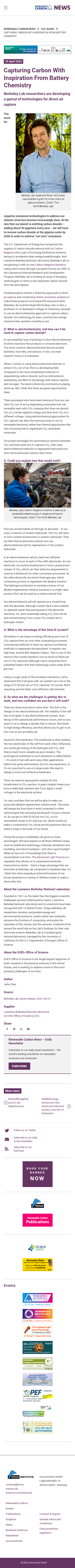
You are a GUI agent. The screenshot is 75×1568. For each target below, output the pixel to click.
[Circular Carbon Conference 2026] (38, 1369)
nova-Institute (14, 1540)
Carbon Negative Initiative (50, 264)
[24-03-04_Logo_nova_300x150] (38, 1209)
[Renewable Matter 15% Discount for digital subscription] (38, 1270)
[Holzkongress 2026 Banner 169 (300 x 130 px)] (38, 1353)
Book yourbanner (37, 1174)
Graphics (11, 1519)
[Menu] (10, 7)
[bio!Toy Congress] (38, 1433)
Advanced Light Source (50, 857)
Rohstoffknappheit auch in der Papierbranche (18, 1103)
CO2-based (47, 29)
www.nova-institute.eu (19, 1492)
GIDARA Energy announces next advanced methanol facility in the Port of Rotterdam (53, 1106)
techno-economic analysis (50, 297)
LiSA (43, 849)
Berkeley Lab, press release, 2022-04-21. (28, 998)
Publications (13, 1513)
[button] (7, 1029)
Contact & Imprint (50, 1513)
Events (10, 1508)
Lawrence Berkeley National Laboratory (26, 1011)
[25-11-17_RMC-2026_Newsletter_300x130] (38, 1305)
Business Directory (17, 1530)
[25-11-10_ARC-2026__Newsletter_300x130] (38, 1321)
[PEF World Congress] (38, 1401)
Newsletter (12, 1535)
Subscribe (19, 1066)
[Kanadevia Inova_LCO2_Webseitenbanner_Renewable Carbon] (37, 53)
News (9, 1524)
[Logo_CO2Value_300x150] (38, 1254)
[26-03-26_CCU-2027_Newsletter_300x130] (38, 1337)
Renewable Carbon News (19, 29)
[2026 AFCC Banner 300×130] (38, 1385)
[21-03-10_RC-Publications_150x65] (38, 1225)
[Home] (52, 7)
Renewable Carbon (17, 1503)
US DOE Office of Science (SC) (21, 1015)
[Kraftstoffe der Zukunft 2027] (38, 1417)
